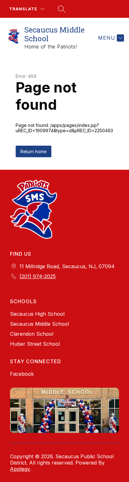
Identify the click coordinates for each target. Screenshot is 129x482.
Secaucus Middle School (39, 324)
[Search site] (60, 9)
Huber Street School (35, 344)
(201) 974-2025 (37, 276)
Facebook (22, 374)
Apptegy (20, 469)
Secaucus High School (37, 314)
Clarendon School (31, 334)
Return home (33, 151)
